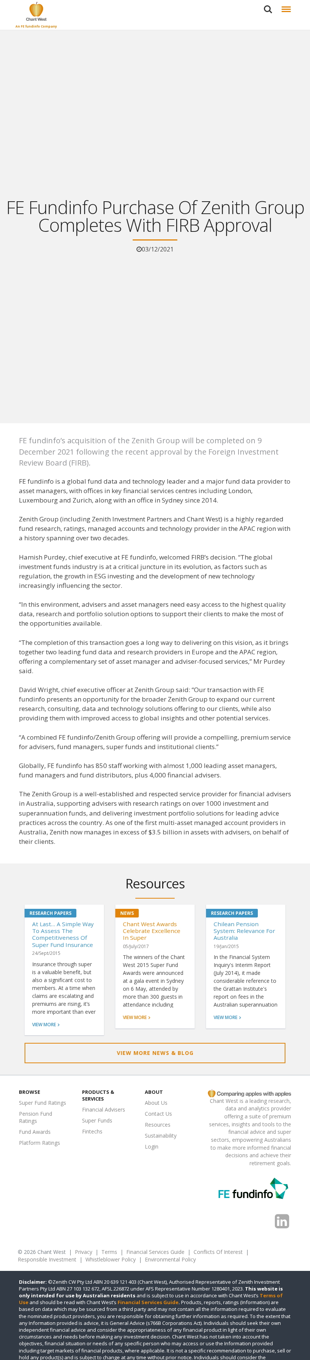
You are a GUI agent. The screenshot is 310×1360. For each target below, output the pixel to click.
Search (268, 4)
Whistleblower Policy (110, 1259)
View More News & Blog (155, 1052)
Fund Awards (35, 1131)
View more (44, 1024)
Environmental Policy (170, 1259)
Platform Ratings (39, 1142)
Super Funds (97, 1120)
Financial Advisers (103, 1109)
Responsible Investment (47, 1259)
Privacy (83, 1251)
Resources (157, 1124)
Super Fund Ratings (42, 1102)
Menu (285, 4)
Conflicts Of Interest (218, 1251)
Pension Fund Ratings (35, 1117)
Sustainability (161, 1135)
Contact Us (158, 1113)
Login (151, 1146)
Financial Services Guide (155, 1251)
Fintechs (92, 1131)
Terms (109, 1251)
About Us (156, 1102)
